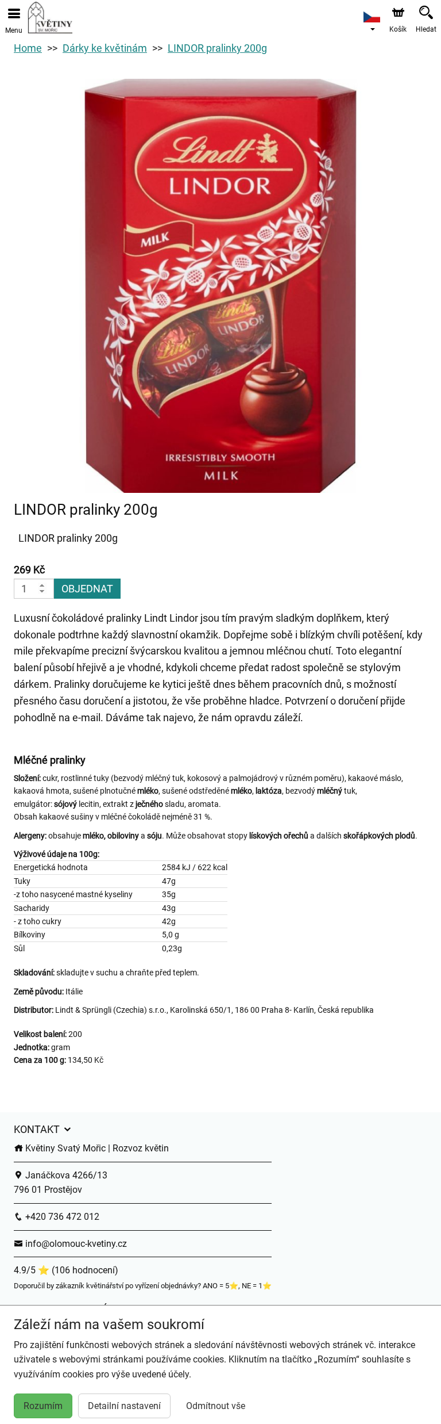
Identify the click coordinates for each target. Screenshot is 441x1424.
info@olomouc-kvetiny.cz (75, 1243)
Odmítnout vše (215, 1405)
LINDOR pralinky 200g (217, 48)
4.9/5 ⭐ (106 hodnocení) (66, 1270)
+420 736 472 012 (61, 1216)
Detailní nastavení (124, 1405)
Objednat (87, 589)
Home (28, 48)
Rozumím (43, 1405)
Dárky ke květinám (105, 48)
